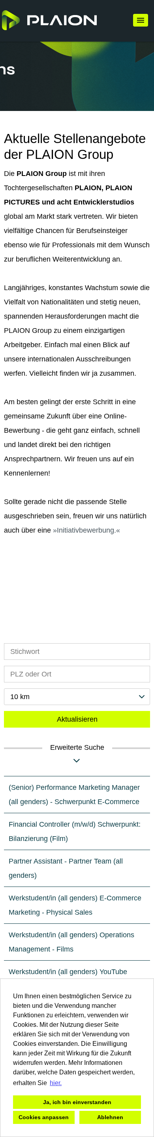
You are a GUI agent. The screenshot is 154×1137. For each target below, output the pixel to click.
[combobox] (77, 696)
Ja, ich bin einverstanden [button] (77, 1102)
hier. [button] (56, 1083)
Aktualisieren (77, 719)
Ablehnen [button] (110, 1117)
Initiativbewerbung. (86, 530)
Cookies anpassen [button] (44, 1117)
